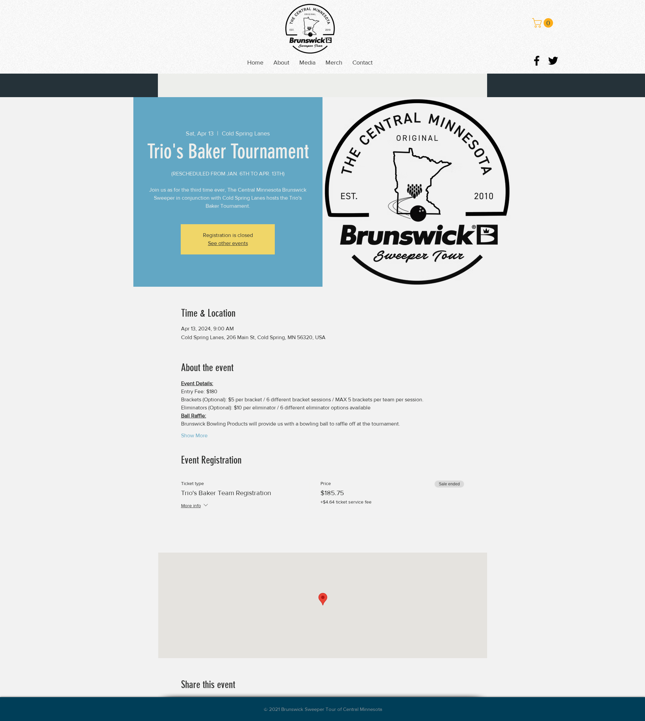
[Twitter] (553, 60)
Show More (194, 435)
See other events (228, 243)
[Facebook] (536, 60)
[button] (307, 62)
